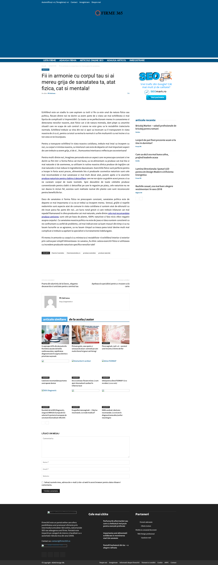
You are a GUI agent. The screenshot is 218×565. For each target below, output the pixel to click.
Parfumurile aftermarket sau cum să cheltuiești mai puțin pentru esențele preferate (115, 523)
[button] (174, 2)
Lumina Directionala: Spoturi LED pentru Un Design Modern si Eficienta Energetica (154, 171)
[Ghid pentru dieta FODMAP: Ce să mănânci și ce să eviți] (115, 369)
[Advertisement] (109, 40)
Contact (74, 2)
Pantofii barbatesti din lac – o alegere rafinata (115, 546)
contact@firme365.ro (61, 541)
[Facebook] (161, 60)
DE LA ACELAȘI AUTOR (81, 319)
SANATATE (52, 66)
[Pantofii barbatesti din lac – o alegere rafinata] (95, 548)
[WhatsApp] (55, 268)
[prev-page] (43, 422)
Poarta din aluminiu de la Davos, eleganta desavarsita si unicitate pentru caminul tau (60, 285)
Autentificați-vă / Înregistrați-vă (55, 2)
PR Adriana (51, 93)
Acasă (44, 66)
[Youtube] (174, 60)
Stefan (137, 132)
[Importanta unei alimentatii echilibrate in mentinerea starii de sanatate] (95, 536)
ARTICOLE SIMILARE (54, 319)
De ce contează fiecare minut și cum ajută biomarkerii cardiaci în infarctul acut (85, 383)
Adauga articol (116, 60)
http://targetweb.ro (66, 302)
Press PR (138, 146)
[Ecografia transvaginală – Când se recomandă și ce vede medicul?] (85, 398)
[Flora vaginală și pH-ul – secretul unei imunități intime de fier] (115, 334)
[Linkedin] (49, 268)
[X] (166, 60)
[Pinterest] (61, 268)
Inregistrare (84, 2)
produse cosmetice (89, 253)
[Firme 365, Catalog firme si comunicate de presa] (109, 12)
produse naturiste (104, 253)
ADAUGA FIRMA (67, 60)
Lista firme (49, 60)
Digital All (138, 193)
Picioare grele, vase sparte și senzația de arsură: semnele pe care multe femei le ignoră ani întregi (85, 348)
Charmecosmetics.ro (73, 253)
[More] (116, 103)
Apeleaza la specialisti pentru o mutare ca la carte (110, 285)
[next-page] (47, 422)
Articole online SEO (91, 60)
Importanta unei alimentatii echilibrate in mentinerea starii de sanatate (115, 535)
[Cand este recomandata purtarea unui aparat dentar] (55, 369)
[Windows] (170, 60)
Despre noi (96, 2)
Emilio (137, 161)
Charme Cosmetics (58, 253)
